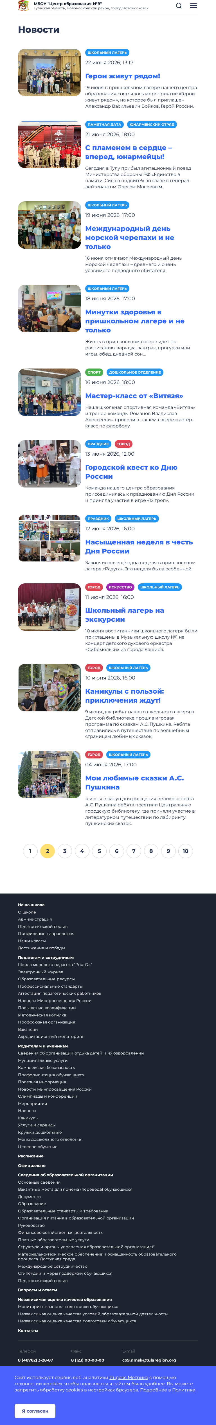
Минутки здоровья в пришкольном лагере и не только (135, 321)
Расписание (31, 1156)
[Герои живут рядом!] (49, 72)
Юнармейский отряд (152, 124)
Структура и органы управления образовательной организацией (86, 1246)
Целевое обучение (38, 1146)
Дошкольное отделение (135, 372)
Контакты (28, 1330)
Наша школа (31, 905)
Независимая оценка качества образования (65, 1299)
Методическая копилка (42, 1015)
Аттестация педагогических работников (60, 993)
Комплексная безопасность (46, 1067)
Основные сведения (39, 1182)
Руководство (31, 1225)
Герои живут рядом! (122, 76)
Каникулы (28, 1117)
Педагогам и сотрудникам (46, 957)
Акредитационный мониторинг (51, 1036)
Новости (27, 1110)
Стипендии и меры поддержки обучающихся (65, 1273)
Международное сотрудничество (52, 1266)
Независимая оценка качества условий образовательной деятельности (93, 1313)
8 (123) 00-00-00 (87, 1360)
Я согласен (35, 1411)
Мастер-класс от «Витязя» (134, 396)
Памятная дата (104, 124)
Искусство (120, 587)
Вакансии (28, 1029)
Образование (32, 1203)
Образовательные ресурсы (46, 978)
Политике (183, 1390)
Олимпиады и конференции (47, 1096)
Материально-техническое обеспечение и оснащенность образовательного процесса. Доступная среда (97, 1257)
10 (185, 851)
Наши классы (32, 940)
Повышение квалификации (47, 1007)
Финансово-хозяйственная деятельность (60, 1232)
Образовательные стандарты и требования (63, 1211)
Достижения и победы (41, 947)
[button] (179, 5)
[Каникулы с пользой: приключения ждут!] (49, 687)
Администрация (35, 919)
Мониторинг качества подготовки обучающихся (68, 1306)
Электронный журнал (40, 971)
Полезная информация (42, 1081)
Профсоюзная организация (46, 1022)
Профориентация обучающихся (51, 1074)
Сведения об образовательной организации (65, 1175)
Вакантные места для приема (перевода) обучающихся (75, 1189)
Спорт (94, 372)
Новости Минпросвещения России (55, 1000)
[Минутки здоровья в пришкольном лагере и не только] (49, 308)
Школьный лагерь (107, 52)
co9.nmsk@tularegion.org (149, 1360)
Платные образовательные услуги (53, 1239)
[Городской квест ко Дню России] (49, 463)
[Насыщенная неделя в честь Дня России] (49, 538)
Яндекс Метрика (128, 1377)
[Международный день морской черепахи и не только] (49, 224)
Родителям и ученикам (43, 1046)
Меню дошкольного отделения (50, 1139)
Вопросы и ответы (37, 1290)
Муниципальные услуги (43, 1060)
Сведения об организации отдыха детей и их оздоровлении (81, 1053)
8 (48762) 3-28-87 (35, 1360)
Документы (29, 1196)
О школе (27, 912)
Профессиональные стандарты (50, 986)
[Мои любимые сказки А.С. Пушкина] (49, 774)
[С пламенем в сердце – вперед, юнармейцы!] (49, 144)
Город (123, 444)
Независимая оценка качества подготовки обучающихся (77, 1320)
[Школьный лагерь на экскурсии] (49, 606)
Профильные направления (46, 933)
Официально (32, 1165)
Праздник (98, 444)
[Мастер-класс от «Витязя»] (49, 391)
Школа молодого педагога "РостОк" (55, 964)
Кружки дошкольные (40, 1132)
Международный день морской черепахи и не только (129, 237)
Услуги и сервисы (37, 1125)
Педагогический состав (43, 926)
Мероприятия (32, 1103)
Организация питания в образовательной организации (76, 1218)
